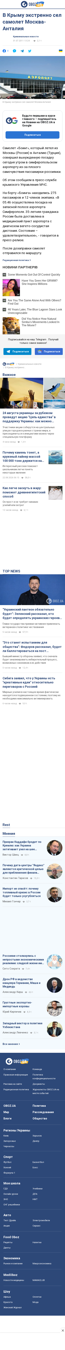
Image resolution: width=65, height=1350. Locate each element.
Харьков (37, 1135)
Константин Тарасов (15, 878)
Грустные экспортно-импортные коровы (17, 1004)
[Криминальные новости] (8, 365)
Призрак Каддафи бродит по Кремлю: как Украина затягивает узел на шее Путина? (22, 845)
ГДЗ (5, 1188)
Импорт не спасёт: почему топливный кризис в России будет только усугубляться (22, 892)
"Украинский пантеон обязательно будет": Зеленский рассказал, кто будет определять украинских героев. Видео (31, 614)
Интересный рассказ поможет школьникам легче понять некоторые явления (20, 469)
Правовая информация (15, 1074)
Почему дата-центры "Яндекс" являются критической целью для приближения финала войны (23, 869)
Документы (39, 1084)
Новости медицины (13, 1280)
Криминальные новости (25, 36)
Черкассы (8, 1146)
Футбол (7, 1162)
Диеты (7, 1247)
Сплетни (37, 1297)
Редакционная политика (16, 260)
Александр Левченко (15, 1032)
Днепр (36, 1141)
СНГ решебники (11, 1204)
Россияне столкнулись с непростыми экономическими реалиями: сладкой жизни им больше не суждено (23, 959)
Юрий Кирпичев (12, 1011)
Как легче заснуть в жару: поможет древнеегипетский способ (24, 492)
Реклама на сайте (12, 1084)
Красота (7, 1302)
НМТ (35, 1199)
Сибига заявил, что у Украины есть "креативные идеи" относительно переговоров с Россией (29, 682)
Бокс (35, 1167)
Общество (40, 1118)
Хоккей (7, 1167)
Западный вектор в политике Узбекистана (22, 1025)
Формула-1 (9, 1173)
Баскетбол (38, 1162)
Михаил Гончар (12, 901)
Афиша (7, 1297)
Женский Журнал (12, 1307)
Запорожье (9, 1141)
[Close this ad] (62, 1330)
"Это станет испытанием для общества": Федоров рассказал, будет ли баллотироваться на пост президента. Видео (32, 647)
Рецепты (7, 1242)
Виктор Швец (11, 854)
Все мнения (10, 1044)
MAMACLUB (39, 1280)
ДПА (35, 1194)
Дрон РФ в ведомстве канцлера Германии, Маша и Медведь (21, 983)
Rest (6, 825)
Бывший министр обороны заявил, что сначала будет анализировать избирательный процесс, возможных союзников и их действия (30, 659)
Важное (9, 375)
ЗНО (5, 1199)
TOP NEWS (11, 571)
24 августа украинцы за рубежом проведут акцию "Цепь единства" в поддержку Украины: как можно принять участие (29, 417)
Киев (6, 1135)
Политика (39, 1105)
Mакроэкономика (42, 1263)
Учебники (37, 1188)
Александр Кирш (13, 992)
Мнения (9, 834)
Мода (35, 1302)
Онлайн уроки (10, 1194)
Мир (6, 1112)
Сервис (36, 1225)
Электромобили (41, 1220)
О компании (9, 1069)
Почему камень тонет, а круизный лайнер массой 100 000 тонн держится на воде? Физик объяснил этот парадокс (24, 457)
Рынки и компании (13, 1263)
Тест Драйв (9, 1220)
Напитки (37, 1242)
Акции (6, 1225)
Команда (37, 1069)
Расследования (43, 1112)
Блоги (7, 1118)
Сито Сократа (11, 968)
